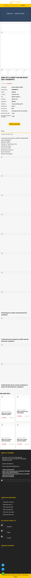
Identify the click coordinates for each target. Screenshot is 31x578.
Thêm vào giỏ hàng (14, 124)
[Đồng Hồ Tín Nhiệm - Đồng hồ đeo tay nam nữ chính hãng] (15, 1)
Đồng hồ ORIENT (19, 13)
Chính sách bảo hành (8, 507)
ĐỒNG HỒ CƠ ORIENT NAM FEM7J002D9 (7, 414)
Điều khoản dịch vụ (7, 504)
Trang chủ (10, 13)
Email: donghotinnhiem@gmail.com (10, 466)
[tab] (15, 131)
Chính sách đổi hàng (8, 509)
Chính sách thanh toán (8, 514)
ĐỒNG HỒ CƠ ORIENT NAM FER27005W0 (22, 440)
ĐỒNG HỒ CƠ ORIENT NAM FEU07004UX (7, 440)
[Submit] (22, 5)
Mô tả (2, 131)
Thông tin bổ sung (7, 134)
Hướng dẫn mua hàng (8, 502)
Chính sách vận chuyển (8, 512)
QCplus (15, 576)
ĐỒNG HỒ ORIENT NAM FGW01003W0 (22, 412)
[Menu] (2, 2)
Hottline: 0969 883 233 (7, 463)
